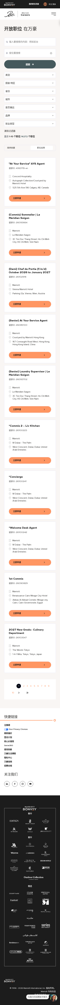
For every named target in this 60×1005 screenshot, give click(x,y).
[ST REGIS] (14, 830)
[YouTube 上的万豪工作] (30, 784)
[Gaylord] (30, 871)
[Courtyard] (14, 893)
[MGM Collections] (45, 868)
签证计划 (8, 737)
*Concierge (16, 477)
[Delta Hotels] (45, 846)
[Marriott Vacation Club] (14, 869)
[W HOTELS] (30, 830)
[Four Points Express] (30, 928)
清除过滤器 (9, 131)
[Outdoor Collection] (33, 879)
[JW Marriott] (45, 830)
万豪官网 (8, 762)
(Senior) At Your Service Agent (28, 320)
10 (13, 692)
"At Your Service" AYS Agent (27, 164)
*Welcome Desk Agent (23, 528)
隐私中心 (8, 757)
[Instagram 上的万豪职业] (22, 784)
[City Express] (14, 928)
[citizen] (46, 904)
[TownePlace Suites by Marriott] (30, 942)
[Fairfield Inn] (14, 900)
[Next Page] (19, 692)
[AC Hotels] (30, 901)
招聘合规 (8, 766)
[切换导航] (53, 14)
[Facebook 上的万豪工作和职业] (15, 784)
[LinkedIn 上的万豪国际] (7, 784)
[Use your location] (52, 53)
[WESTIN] (14, 853)
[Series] (46, 927)
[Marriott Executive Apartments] (30, 960)
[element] (46, 944)
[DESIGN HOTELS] (45, 861)
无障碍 (7, 725)
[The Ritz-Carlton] (30, 822)
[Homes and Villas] (46, 952)
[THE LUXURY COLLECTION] (45, 821)
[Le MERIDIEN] (30, 853)
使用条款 (8, 749)
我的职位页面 (34, 4)
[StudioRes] (15, 953)
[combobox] (30, 42)
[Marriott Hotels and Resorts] (14, 846)
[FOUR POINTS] (30, 893)
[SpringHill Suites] (45, 893)
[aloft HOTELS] (14, 911)
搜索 (28, 64)
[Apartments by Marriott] (30, 952)
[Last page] (27, 692)
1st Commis (16, 579)
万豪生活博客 (10, 753)
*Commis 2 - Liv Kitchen (24, 426)
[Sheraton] (30, 845)
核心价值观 (9, 741)
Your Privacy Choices (18, 729)
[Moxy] (30, 911)
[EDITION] (14, 820)
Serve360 (8, 745)
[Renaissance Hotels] (45, 854)
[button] (30, 75)
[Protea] (46, 911)
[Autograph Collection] (14, 861)
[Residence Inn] (14, 942)
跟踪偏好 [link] (8, 733)
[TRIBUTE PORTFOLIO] (30, 861)
